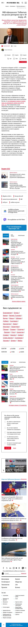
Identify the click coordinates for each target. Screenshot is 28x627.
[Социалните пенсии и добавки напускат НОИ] (6, 296)
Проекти (4, 587)
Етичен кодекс (6, 607)
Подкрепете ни (18, 612)
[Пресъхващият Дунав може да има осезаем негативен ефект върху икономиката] (6, 288)
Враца (11, 318)
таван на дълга (14, 202)
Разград (7, 332)
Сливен (5, 335)
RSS (25, 568)
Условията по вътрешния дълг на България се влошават (17, 269)
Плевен (12, 329)
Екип (16, 598)
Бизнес (17, 579)
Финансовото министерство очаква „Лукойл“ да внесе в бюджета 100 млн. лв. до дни (18, 186)
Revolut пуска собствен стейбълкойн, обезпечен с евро (17, 377)
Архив (14, 448)
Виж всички (24, 479)
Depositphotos (19, 625)
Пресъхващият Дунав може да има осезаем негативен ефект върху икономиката (18, 289)
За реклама (5, 595)
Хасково (6, 340)
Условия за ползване (20, 610)
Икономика (12, 6)
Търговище (19, 338)
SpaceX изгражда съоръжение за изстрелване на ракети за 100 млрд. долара (18, 385)
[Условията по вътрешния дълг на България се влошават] (6, 268)
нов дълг (5, 202)
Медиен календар (7, 617)
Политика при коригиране (18, 604)
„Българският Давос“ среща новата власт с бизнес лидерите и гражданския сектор (15, 470)
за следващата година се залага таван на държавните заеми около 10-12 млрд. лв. (13, 103)
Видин (5, 318)
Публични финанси (21, 6)
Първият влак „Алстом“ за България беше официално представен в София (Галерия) (18, 261)
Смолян (13, 335)
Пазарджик (15, 326)
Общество (18, 582)
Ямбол (20, 340)
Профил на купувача (7, 612)
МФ (21, 199)
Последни (6, 235)
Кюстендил (7, 324)
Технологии (5, 584)
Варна (5, 315)
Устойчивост (5, 582)
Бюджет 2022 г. (7, 196)
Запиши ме (23, 573)
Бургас (16, 313)
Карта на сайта (18, 602)
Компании (12, 466)
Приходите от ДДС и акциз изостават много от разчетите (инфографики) (17, 176)
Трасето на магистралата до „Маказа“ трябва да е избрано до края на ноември (17, 244)
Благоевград (7, 313)
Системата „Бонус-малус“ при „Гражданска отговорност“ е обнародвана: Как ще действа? (18, 279)
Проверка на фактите (6, 599)
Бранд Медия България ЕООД (18, 608)
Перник (5, 329)
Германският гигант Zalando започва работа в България (18, 253)
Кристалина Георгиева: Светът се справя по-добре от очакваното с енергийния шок (12, 498)
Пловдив (20, 329)
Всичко (17, 587)
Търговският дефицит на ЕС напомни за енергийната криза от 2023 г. (13, 519)
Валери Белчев (19, 196)
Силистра (20, 332)
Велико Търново (15, 315)
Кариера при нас (6, 610)
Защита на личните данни (19, 596)
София (20, 335)
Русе (13, 332)
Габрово (18, 318)
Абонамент (5, 602)
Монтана (6, 326)
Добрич (5, 321)
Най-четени (12, 235)
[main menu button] (25, 2)
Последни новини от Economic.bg (18, 405)
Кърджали (14, 321)
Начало (7, 6)
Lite (16, 584)
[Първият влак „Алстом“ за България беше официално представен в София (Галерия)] (6, 260)
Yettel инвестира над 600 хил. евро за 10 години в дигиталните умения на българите (18, 369)
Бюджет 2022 (5, 169)
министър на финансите (10, 199)
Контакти (5, 604)
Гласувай (8, 448)
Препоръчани (21, 235)
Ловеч (15, 324)
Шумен (13, 340)
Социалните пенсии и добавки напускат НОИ (17, 296)
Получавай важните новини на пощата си (14, 571)
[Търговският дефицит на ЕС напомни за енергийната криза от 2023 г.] (14, 510)
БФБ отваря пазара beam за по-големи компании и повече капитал (18, 392)
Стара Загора (8, 338)
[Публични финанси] (4, 175)
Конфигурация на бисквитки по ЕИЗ (7, 615)
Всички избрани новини (18, 301)
